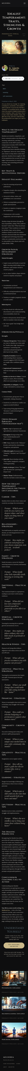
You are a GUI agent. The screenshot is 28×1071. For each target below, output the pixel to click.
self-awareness (7, 96)
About (5, 1067)
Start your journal (9, 1063)
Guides (18, 1063)
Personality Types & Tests (10, 35)
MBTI (4, 89)
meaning (5, 92)
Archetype (11, 1067)
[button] (24, 3)
